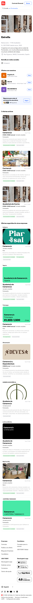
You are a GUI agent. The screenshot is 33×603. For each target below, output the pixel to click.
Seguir (26, 100)
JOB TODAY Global (22, 549)
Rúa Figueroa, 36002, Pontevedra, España (16, 54)
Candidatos (4, 554)
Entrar (28, 3)
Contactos (4, 568)
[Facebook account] (7, 591)
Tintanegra (6, 305)
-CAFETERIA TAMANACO (9, 499)
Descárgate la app (6, 561)
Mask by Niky (6, 461)
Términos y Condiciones (21, 597)
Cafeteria (5, 227)
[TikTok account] (2, 591)
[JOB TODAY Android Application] (22, 567)
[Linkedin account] (17, 591)
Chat (29, 75)
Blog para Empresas (7, 551)
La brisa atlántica (7, 422)
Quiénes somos (6, 565)
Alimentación (6, 342)
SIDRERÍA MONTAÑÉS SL (9, 382)
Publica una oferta (6, 547)
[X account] (14, 591)
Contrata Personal (17, 3)
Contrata (4, 544)
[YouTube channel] (11, 591)
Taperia (5, 265)
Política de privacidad (7, 597)
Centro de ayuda (6, 571)
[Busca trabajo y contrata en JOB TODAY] (3, 3)
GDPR (2, 599)
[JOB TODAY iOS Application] (22, 562)
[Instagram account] (5, 591)
